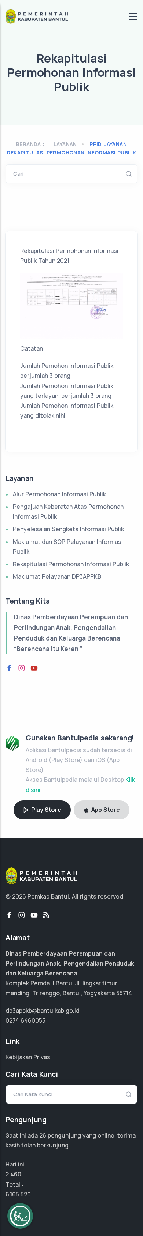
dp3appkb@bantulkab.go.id (43, 1011)
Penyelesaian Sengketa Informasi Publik (68, 529)
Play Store (45, 810)
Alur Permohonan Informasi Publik (59, 494)
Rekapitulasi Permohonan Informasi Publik (71, 564)
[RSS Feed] (46, 915)
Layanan (65, 144)
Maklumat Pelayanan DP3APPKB (57, 576)
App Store (105, 810)
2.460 (13, 1174)
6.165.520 (18, 1194)
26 (42, 1135)
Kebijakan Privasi (29, 1057)
